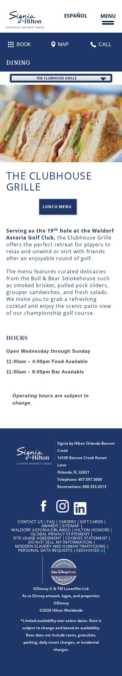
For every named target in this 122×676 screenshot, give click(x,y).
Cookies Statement (86, 538)
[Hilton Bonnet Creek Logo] (36, 453)
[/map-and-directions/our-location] (60, 44)
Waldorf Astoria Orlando (41, 530)
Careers (67, 521)
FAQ (51, 521)
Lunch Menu (57, 206)
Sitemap (70, 525)
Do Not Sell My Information (60, 542)
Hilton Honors (91, 530)
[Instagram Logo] (62, 506)
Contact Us (30, 521)
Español (75, 15)
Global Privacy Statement (60, 534)
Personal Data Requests (45, 550)
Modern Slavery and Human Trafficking (60, 546)
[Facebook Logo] (43, 506)
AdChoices (87, 550)
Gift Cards (91, 521)
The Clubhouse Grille (57, 78)
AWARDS (49, 525)
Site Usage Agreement (37, 538)
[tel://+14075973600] (101, 44)
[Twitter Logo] (80, 508)
